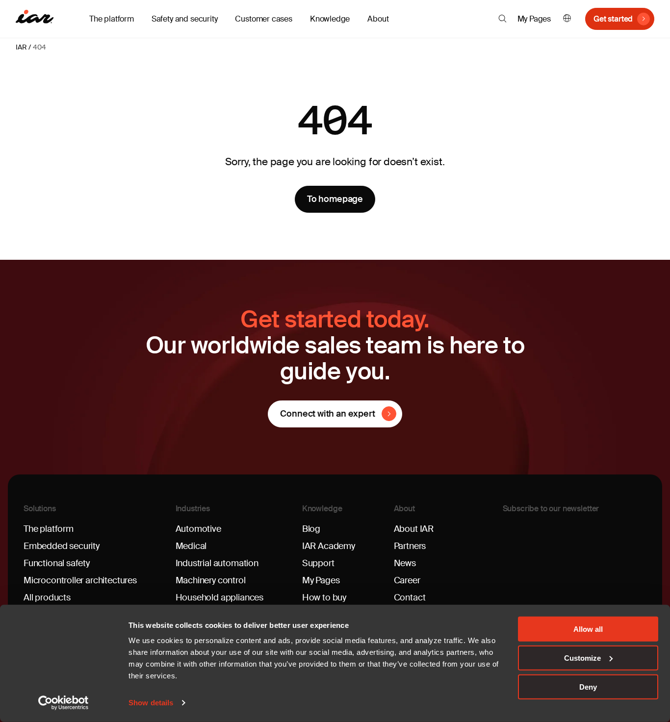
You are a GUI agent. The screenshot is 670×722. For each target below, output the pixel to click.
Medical (191, 546)
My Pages (534, 19)
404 (39, 47)
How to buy (324, 597)
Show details (151, 702)
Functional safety (57, 563)
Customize (582, 658)
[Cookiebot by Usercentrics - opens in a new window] (63, 703)
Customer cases (263, 19)
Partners (410, 546)
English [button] (567, 18)
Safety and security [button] (185, 19)
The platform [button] (111, 19)
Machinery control (211, 580)
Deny (588, 686)
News (405, 563)
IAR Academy (328, 546)
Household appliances (219, 597)
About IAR (414, 529)
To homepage (335, 199)
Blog (311, 529)
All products (47, 597)
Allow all (588, 629)
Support (318, 563)
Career (407, 580)
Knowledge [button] (330, 19)
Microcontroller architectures (80, 580)
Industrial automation (217, 563)
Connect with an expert (327, 414)
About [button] (377, 19)
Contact (410, 597)
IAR (21, 47)
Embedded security (62, 546)
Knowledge (322, 508)
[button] (502, 18)
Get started (613, 19)
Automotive (198, 529)
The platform (49, 529)
